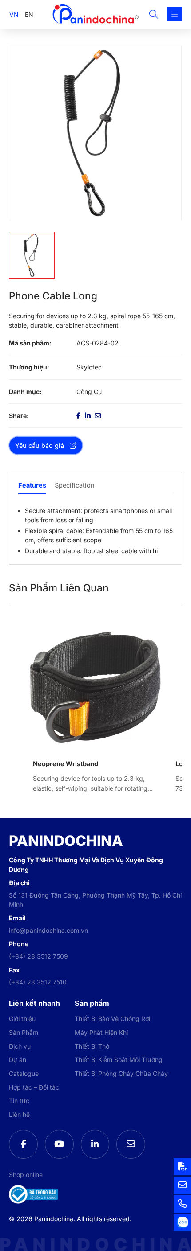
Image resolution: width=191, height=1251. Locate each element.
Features (32, 485)
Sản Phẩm (23, 1032)
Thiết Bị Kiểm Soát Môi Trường (119, 1059)
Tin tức (19, 1100)
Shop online (26, 1174)
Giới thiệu (22, 1018)
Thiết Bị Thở (92, 1046)
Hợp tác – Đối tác (34, 1087)
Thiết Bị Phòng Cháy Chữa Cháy (121, 1073)
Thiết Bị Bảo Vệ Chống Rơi (112, 1018)
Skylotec (89, 367)
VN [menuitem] (14, 14)
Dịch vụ (20, 1046)
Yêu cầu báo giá (39, 445)
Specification (75, 485)
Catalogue (24, 1073)
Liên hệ (19, 1114)
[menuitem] (14, 14)
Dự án (17, 1059)
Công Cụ (89, 391)
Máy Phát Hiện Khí (101, 1032)
